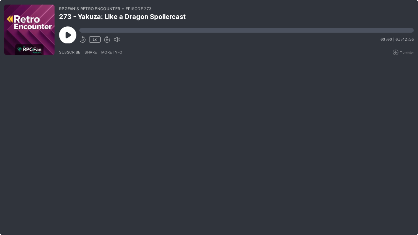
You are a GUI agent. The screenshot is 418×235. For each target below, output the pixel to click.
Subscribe (70, 52)
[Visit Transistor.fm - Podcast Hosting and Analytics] (403, 52)
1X (95, 39)
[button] (246, 30)
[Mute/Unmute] (117, 39)
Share (91, 52)
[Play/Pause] (29, 29)
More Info (111, 52)
